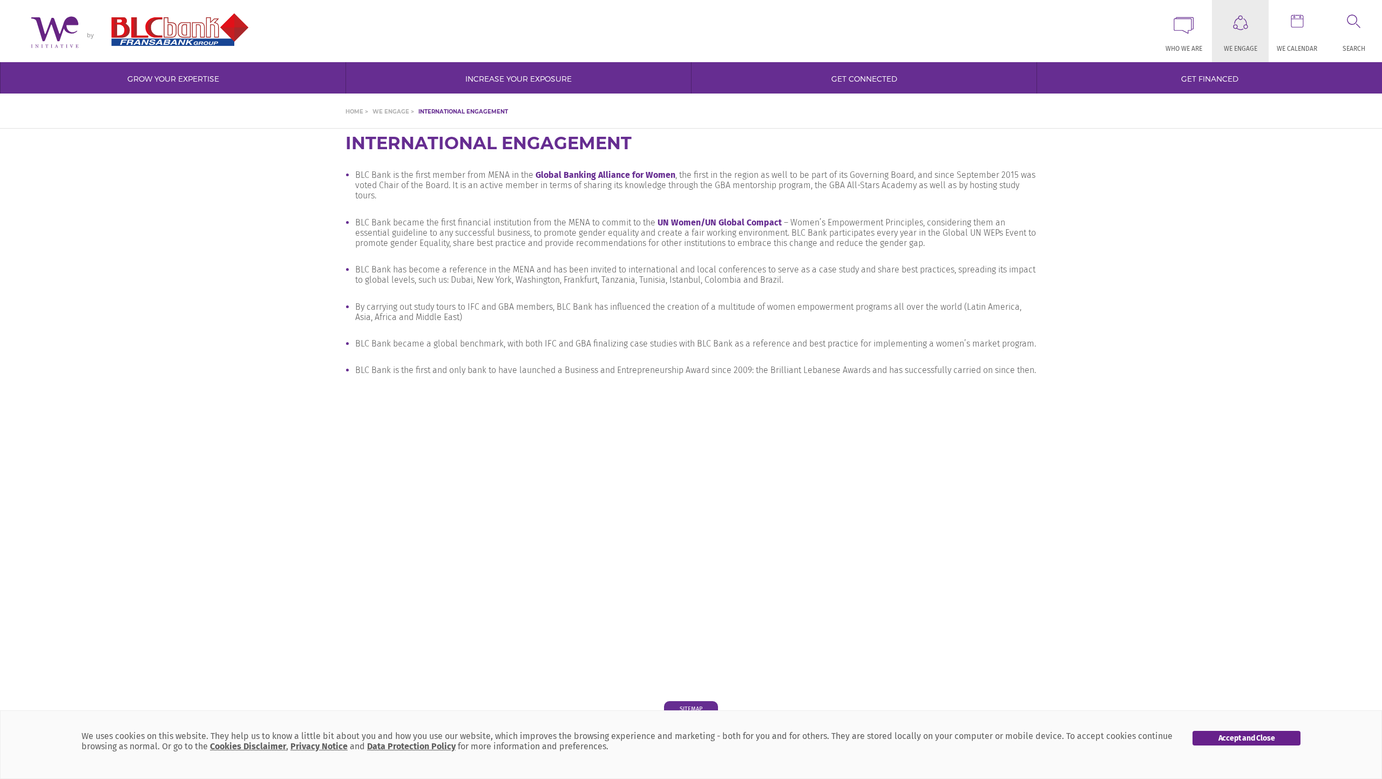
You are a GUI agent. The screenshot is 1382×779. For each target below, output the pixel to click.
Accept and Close (1246, 738)
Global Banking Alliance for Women (605, 175)
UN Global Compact (743, 222)
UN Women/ (680, 222)
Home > (357, 112)
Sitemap (691, 709)
